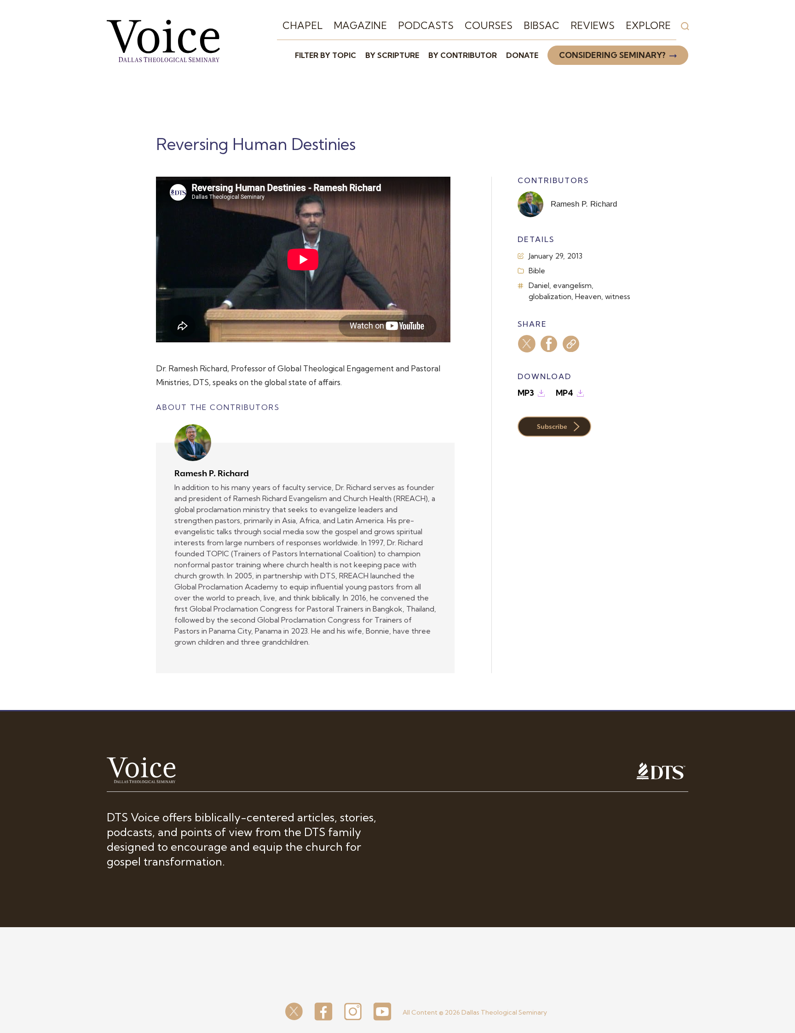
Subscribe (552, 426)
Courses (489, 25)
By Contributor (462, 55)
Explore (648, 25)
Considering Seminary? (612, 55)
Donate (522, 55)
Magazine (360, 25)
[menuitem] (302, 25)
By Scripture (392, 55)
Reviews (592, 25)
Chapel (302, 25)
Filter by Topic (325, 55)
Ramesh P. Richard (211, 473)
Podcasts (426, 25)
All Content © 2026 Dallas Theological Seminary (475, 1012)
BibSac (541, 25)
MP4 (564, 393)
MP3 (526, 393)
